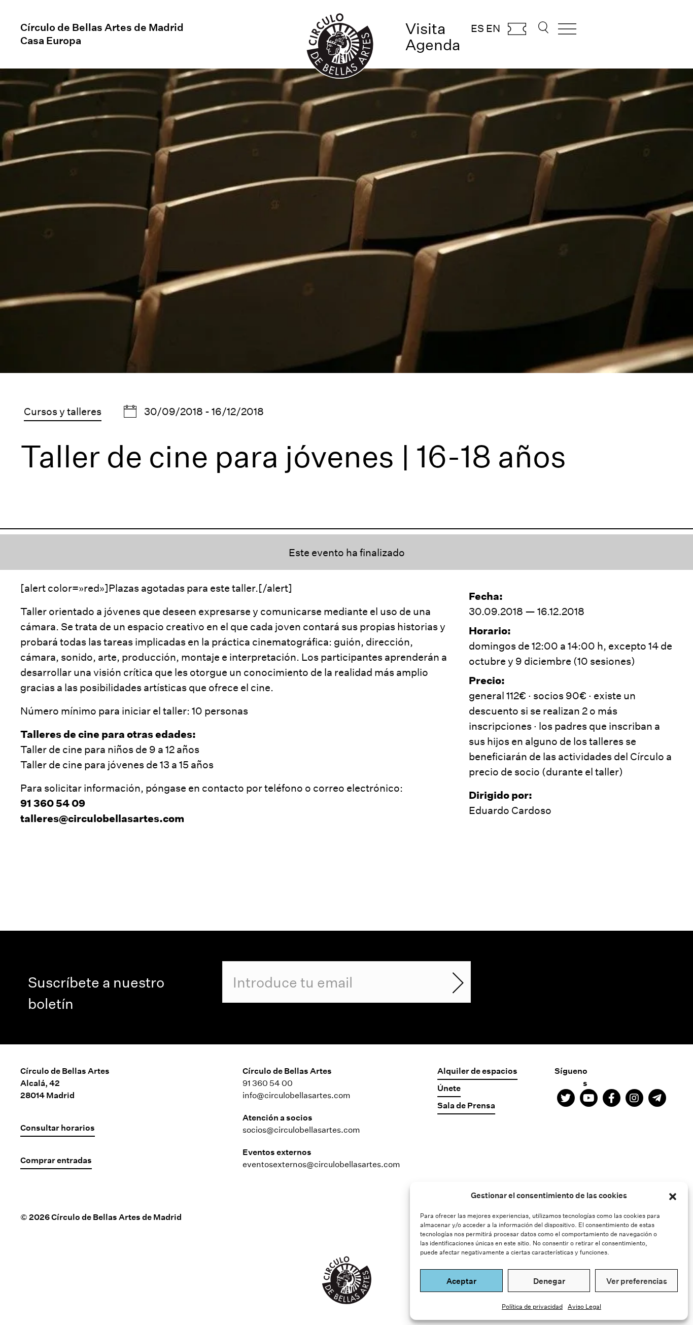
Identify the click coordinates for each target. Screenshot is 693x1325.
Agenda (433, 44)
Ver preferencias (636, 1281)
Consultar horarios (57, 1127)
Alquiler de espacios (477, 1070)
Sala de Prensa (466, 1105)
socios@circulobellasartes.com (301, 1129)
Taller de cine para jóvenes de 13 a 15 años (117, 764)
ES (477, 28)
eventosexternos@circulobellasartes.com (321, 1164)
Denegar (549, 1281)
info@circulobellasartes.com (296, 1095)
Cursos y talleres (62, 411)
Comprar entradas (517, 32)
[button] (673, 1195)
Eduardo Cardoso (510, 810)
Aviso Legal (584, 1306)
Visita (425, 28)
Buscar (543, 30)
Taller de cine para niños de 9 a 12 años (109, 749)
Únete (449, 1087)
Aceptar (461, 1281)
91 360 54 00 (267, 1082)
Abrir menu (567, 32)
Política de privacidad (532, 1306)
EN (493, 28)
